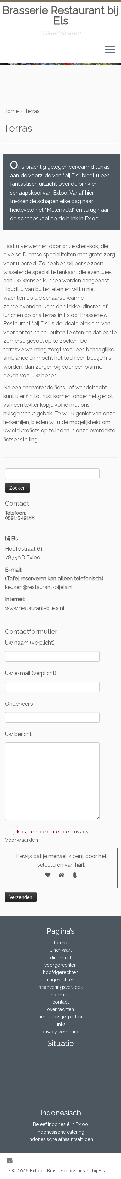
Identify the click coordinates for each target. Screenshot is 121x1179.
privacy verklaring (60, 1031)
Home (11, 111)
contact (60, 1002)
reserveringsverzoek (60, 987)
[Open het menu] (110, 50)
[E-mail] (11, 1160)
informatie (60, 994)
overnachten (60, 1009)
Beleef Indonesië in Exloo (60, 1124)
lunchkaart (60, 950)
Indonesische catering (60, 1132)
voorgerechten (60, 965)
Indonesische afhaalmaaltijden (60, 1139)
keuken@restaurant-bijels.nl (39, 587)
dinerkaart (60, 957)
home (60, 942)
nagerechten (60, 979)
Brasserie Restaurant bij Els (60, 15)
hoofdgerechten (60, 972)
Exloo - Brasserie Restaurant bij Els (67, 1170)
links (61, 1024)
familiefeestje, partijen (60, 1016)
